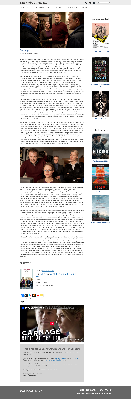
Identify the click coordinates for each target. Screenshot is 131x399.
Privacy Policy (105, 390)
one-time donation (60, 358)
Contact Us (91, 390)
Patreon (72, 7)
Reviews (24, 7)
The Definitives (41, 7)
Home (81, 390)
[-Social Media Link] (86, 3)
